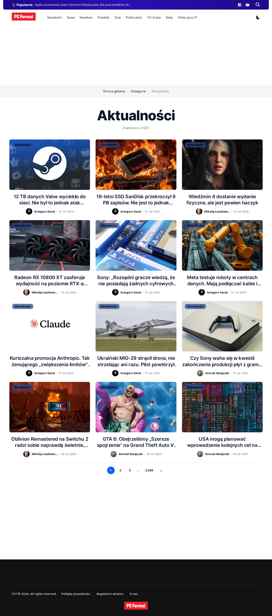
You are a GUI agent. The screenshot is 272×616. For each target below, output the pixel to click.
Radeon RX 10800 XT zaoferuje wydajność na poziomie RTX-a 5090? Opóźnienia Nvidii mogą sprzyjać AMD (49, 281)
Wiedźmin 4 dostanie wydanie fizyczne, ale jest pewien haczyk (222, 200)
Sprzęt (71, 17)
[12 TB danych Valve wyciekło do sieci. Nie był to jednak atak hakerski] (49, 164)
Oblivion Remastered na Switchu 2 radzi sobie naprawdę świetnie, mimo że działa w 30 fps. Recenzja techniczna (49, 442)
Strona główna (114, 91)
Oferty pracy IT (187, 17)
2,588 (149, 470)
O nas (134, 594)
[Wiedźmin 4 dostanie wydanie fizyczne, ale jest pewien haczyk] (222, 164)
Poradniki (103, 17)
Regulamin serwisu (110, 594)
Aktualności (54, 17)
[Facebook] (239, 5)
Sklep (169, 17)
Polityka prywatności (75, 594)
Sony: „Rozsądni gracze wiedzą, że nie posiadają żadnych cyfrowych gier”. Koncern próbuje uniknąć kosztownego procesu (136, 281)
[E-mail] (247, 5)
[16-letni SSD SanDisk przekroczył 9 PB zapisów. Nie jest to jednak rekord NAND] (136, 164)
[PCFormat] (136, 606)
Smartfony (86, 17)
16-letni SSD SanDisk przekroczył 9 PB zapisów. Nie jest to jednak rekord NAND (136, 200)
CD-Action (154, 17)
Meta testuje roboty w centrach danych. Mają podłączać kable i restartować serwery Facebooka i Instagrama (222, 281)
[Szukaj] (257, 4)
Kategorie (138, 91)
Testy (117, 17)
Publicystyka (134, 17)
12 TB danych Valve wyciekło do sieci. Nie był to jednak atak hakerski (50, 200)
